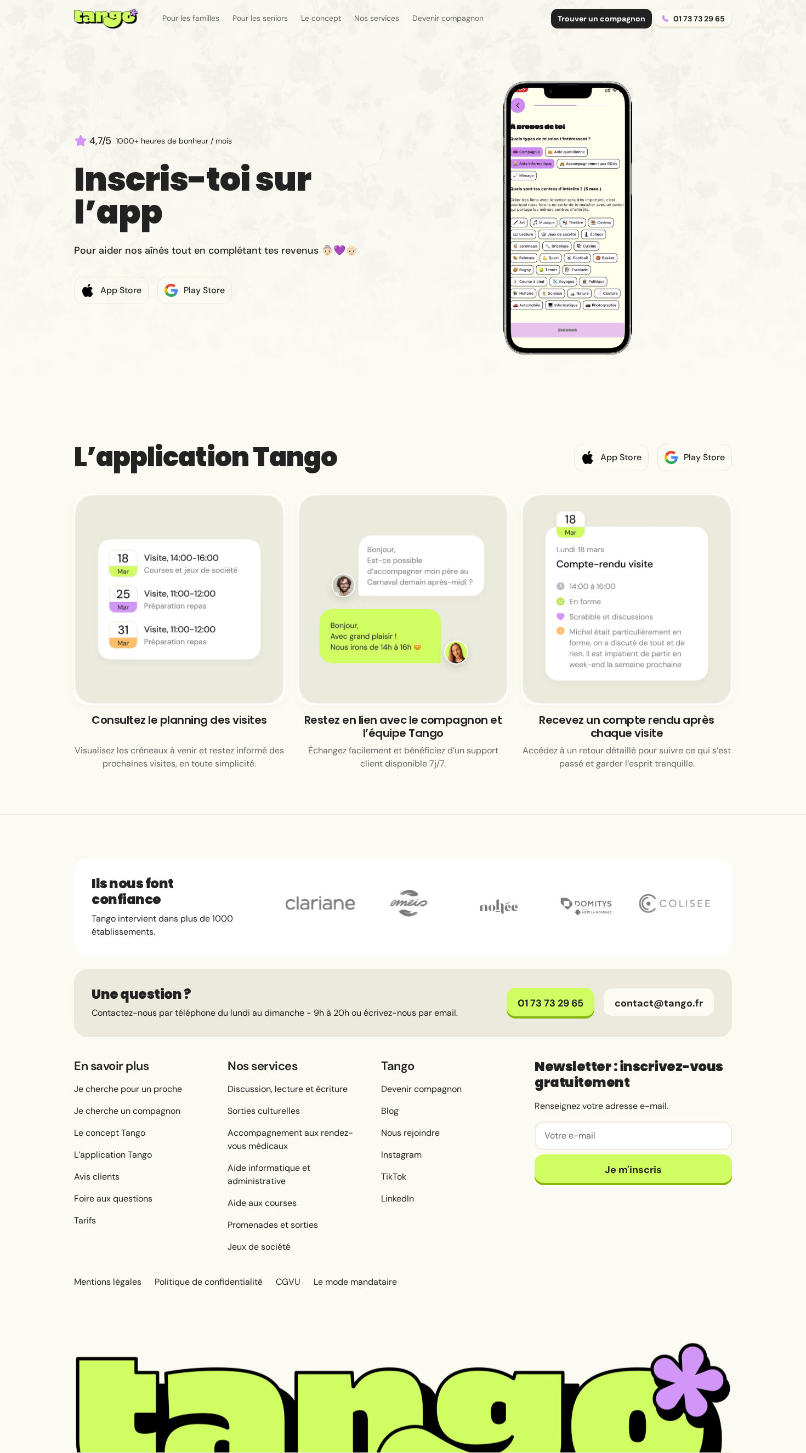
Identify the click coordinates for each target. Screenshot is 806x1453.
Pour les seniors (260, 18)
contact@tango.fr (659, 1003)
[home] (106, 19)
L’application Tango (113, 1154)
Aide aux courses (262, 1203)
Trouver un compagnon (601, 19)
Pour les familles (190, 18)
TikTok (393, 1176)
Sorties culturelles (264, 1111)
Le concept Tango (109, 1133)
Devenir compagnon (448, 18)
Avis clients (97, 1176)
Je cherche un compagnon (127, 1111)
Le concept (321, 18)
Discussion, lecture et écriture (288, 1089)
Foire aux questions (113, 1198)
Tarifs (85, 1220)
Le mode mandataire (355, 1282)
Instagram (401, 1154)
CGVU (288, 1282)
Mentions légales (107, 1282)
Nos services (376, 18)
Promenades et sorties (273, 1225)
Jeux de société (259, 1246)
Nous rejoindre (410, 1133)
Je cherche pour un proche (128, 1089)
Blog (390, 1111)
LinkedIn (397, 1198)
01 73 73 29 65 (550, 1003)
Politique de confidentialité (209, 1282)
